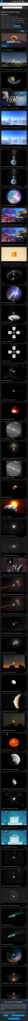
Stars (10, 27)
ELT (25, 18)
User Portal (19, 1)
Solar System (17, 26)
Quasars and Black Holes (7, 26)
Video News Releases (17, 27)
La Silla (22, 22)
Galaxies (8, 22)
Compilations (14, 18)
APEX (16, 16)
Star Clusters (4, 27)
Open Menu (5, 4)
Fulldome (3, 22)
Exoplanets (13, 20)
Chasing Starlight (5, 18)
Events (7, 20)
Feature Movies (20, 20)
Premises (13, 24)
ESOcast (3, 20)
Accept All (6, 1015)
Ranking (22, 31)
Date (26, 31)
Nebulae (3, 24)
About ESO (8, 16)
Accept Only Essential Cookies (18, 1015)
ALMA (13, 16)
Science (14, 1)
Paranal (8, 24)
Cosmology (20, 18)
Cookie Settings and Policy (14, 1018)
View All (3, 16)
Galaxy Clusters (15, 22)
